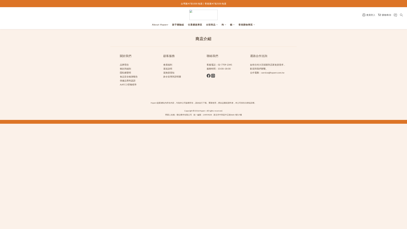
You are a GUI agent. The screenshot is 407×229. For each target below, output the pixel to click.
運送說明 (167, 68)
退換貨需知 (168, 72)
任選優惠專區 (195, 24)
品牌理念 (124, 64)
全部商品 (211, 24)
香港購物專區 (245, 24)
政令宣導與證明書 (172, 76)
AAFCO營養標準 (128, 84)
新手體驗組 (178, 24)
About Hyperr (160, 24)
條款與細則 (125, 68)
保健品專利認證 (127, 80)
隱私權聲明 (125, 72)
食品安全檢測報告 (129, 76)
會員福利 (167, 64)
